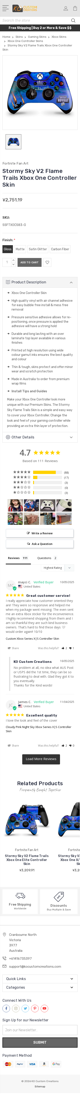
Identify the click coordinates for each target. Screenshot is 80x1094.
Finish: (8, 240)
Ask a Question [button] (42, 544)
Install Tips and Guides (29, 391)
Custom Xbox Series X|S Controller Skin (32, 639)
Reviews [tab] (14, 558)
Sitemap (40, 1086)
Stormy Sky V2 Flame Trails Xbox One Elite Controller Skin (27, 860)
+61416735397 (20, 959)
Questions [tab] (44, 558)
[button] (64, 648)
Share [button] (15, 648)
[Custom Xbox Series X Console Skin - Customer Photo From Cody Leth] (64, 519)
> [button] (41, 759)
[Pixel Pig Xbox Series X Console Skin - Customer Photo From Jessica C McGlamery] (15, 519)
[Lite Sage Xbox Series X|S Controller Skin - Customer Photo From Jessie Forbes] (47, 505)
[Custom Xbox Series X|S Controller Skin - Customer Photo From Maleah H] (31, 505)
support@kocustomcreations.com (35, 967)
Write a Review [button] (42, 533)
